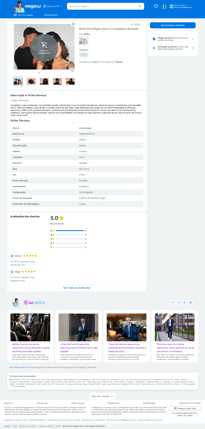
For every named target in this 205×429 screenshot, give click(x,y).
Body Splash (31, 384)
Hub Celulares (70, 380)
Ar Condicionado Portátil (182, 382)
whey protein (24, 382)
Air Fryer (129, 380)
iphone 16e (108, 382)
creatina (13, 382)
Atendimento (51, 15)
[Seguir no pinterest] (190, 302)
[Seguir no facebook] (178, 302)
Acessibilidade (149, 403)
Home (7, 426)
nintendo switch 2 (154, 382)
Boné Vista (52, 367)
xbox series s (120, 382)
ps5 (122, 380)
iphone (184, 380)
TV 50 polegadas (188, 384)
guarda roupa (114, 384)
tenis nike (60, 384)
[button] (139, 6)
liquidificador (94, 384)
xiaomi (130, 382)
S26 (43, 380)
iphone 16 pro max (143, 380)
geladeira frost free (130, 384)
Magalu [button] (95, 62)
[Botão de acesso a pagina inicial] (26, 6)
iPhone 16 (35, 380)
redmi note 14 (48, 384)
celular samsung (94, 382)
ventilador (139, 382)
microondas (37, 382)
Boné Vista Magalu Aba (36, 367)
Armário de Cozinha (164, 384)
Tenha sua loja (77, 403)
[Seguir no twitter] (173, 302)
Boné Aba (92, 367)
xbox (177, 380)
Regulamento (113, 403)
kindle (47, 382)
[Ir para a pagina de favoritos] (156, 6)
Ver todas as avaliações (76, 288)
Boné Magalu (80, 367)
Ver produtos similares (173, 25)
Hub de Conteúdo (54, 380)
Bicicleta (20, 384)
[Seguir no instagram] (184, 302)
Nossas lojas (42, 403)
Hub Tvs (95, 380)
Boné (58, 426)
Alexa (176, 384)
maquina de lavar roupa (76, 384)
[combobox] (105, 6)
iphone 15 (105, 380)
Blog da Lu (8, 403)
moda (14, 426)
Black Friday (14, 380)
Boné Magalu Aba (66, 367)
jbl (39, 384)
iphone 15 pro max (77, 382)
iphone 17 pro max (59, 382)
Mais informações (100, 396)
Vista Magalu (85, 128)
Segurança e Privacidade (190, 403)
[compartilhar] (72, 70)
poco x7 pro (168, 380)
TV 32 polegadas (18, 386)
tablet (12, 384)
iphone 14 (115, 380)
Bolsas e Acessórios (27, 426)
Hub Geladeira (84, 380)
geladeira (157, 380)
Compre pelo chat (186, 408)
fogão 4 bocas (147, 384)
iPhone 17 (25, 380)
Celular (167, 382)
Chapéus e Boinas (46, 426)
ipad (104, 384)
